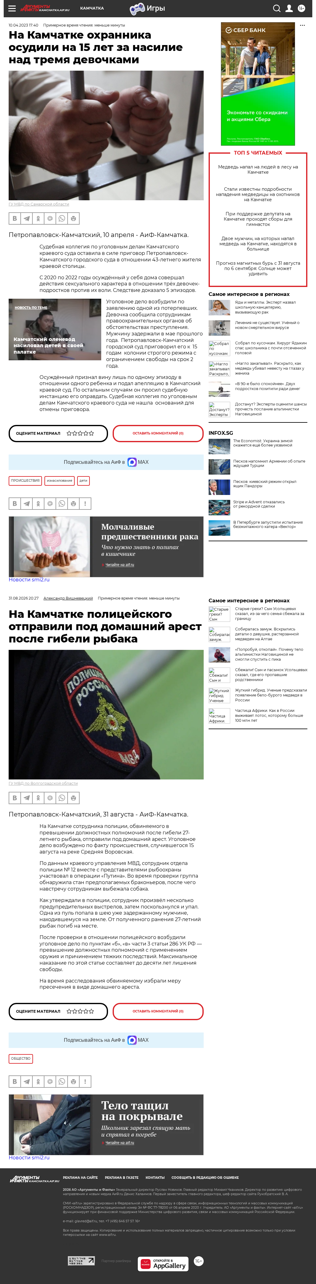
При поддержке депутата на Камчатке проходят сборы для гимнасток (258, 219)
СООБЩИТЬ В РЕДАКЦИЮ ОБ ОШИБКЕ (205, 1178)
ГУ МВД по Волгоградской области (43, 783)
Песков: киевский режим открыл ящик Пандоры (265, 484)
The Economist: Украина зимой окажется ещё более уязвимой (263, 443)
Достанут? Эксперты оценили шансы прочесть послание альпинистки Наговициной (271, 409)
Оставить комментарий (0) (158, 433)
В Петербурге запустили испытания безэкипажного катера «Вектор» (268, 524)
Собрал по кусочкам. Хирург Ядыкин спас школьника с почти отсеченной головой (271, 348)
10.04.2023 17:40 (23, 25)
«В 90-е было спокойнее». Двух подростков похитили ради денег (267, 386)
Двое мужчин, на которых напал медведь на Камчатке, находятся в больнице (258, 244)
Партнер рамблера (116, 1261)
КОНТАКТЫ (155, 1178)
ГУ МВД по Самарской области (39, 204)
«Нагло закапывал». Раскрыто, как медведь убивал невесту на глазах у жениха (269, 368)
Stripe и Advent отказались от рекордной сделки (259, 504)
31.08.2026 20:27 (24, 598)
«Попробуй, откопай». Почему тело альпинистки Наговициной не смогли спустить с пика (269, 654)
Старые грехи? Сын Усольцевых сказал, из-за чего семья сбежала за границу (269, 613)
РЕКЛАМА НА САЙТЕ (80, 1178)
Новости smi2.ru (29, 580)
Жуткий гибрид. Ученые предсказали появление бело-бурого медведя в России (271, 695)
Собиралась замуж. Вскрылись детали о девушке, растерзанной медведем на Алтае (267, 634)
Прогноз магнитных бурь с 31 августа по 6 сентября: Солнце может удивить (258, 268)
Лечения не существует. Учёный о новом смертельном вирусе (267, 325)
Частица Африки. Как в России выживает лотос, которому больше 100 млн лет (269, 715)
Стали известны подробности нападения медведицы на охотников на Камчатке (258, 194)
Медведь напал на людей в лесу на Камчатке (258, 169)
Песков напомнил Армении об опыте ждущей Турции (269, 463)
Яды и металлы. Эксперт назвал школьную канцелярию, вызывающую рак (265, 307)
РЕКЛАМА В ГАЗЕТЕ (122, 1178)
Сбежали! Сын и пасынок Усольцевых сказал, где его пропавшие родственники (271, 674)
